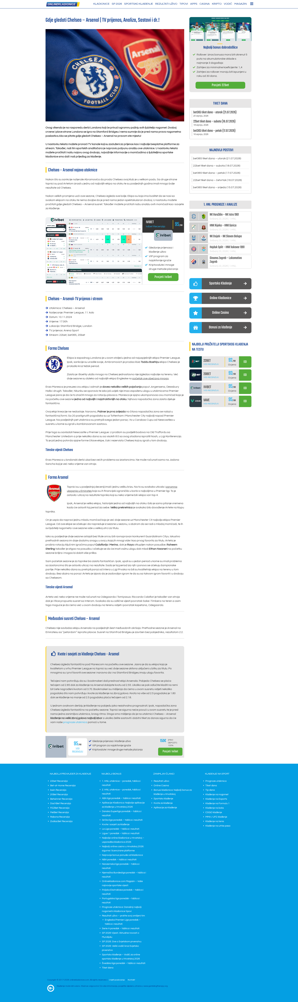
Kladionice (101, 3)
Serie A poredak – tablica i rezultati (121, 928)
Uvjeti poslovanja (117, 980)
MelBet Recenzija (59, 812)
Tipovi (184, 3)
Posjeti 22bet (220, 85)
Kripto (217, 3)
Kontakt (131, 980)
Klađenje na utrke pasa (217, 826)
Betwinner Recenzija (61, 799)
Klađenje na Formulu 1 (217, 803)
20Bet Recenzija (59, 794)
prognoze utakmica (75, 722)
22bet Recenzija (59, 781)
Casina (205, 3)
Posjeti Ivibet (163, 277)
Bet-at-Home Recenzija (63, 785)
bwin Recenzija (58, 790)
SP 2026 (117, 3)
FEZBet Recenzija (59, 808)
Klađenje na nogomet (217, 794)
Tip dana (210, 790)
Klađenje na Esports (216, 799)
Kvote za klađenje (163, 803)
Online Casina (161, 785)
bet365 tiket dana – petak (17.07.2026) (216, 173)
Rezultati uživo (166, 3)
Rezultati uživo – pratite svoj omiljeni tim (123, 916)
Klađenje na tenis (214, 821)
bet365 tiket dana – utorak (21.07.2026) (217, 158)
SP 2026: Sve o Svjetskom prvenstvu (121, 941)
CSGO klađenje (213, 812)
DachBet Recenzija (60, 803)
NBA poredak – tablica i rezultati (119, 859)
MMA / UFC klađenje (216, 817)
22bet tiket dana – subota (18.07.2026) (216, 165)
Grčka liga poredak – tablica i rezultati (122, 820)
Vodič (228, 3)
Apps (193, 3)
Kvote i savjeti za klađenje (116, 824)
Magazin (240, 3)
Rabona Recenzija (60, 817)
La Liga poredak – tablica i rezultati (120, 829)
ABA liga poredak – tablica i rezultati (121, 798)
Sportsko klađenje (138, 3)
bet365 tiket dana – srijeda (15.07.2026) (217, 187)
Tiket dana (107, 968)
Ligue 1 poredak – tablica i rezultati (121, 833)
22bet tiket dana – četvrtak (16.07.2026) (217, 180)
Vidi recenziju (211, 364)
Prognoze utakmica (215, 781)
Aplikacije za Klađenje (165, 807)
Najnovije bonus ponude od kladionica (122, 855)
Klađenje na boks (214, 808)
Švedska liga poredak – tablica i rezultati (123, 963)
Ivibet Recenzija (155, 226)
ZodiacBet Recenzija (61, 821)
